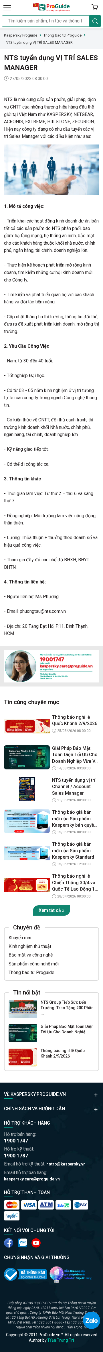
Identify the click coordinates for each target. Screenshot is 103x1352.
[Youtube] (22, 1243)
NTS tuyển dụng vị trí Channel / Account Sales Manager (73, 786)
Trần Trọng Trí (60, 1340)
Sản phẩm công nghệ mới (34, 964)
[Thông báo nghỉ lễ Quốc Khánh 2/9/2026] (23, 1057)
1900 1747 (16, 1141)
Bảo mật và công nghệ (31, 955)
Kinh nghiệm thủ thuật (30, 946)
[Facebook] (8, 1243)
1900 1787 (16, 1156)
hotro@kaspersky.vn (66, 1164)
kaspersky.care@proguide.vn (32, 1179)
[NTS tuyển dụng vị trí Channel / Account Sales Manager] (27, 789)
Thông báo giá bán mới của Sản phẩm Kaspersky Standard (73, 850)
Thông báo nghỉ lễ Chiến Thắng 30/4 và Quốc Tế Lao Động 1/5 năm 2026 (75, 882)
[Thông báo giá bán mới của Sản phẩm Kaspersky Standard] (27, 853)
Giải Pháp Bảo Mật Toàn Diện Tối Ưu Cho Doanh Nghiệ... (67, 1029)
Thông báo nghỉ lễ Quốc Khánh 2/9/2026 (63, 1053)
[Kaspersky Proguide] (51, 7)
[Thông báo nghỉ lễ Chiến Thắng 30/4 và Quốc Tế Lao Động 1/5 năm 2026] (27, 885)
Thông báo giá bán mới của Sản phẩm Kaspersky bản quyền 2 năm (74, 818)
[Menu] (7, 7)
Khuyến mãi (20, 937)
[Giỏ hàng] (94, 7)
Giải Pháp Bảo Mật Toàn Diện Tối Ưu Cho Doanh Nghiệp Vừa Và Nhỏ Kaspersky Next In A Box (75, 755)
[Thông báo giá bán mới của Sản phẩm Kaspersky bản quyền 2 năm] (27, 821)
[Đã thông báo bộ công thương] (25, 1274)
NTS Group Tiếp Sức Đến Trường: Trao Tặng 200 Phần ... (67, 1008)
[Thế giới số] (70, 1274)
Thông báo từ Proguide (31, 972)
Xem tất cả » (51, 910)
